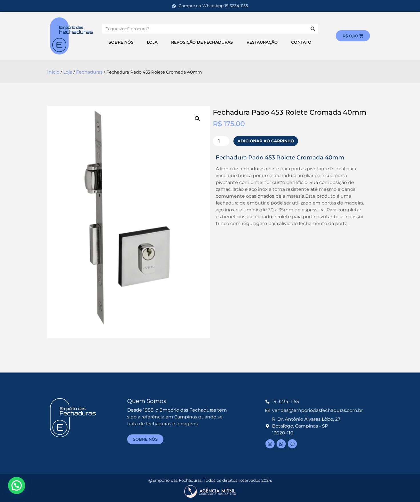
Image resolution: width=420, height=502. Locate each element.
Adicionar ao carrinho (265, 140)
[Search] (313, 29)
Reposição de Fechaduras (202, 42)
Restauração (262, 42)
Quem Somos (146, 401)
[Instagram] (270, 443)
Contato (301, 42)
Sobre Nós (121, 42)
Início (53, 72)
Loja (152, 42)
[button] (197, 119)
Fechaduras (89, 72)
